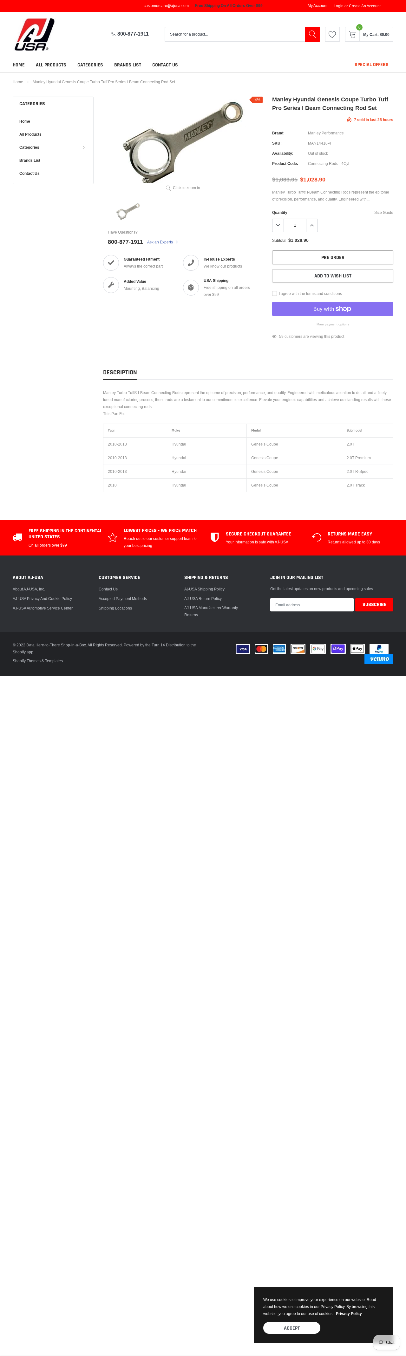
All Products (51, 65)
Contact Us (108, 589)
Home (19, 65)
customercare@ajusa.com (166, 6)
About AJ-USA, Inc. (29, 589)
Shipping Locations (115, 608)
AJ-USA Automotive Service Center (43, 608)
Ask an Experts (160, 242)
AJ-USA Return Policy (203, 598)
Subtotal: (279, 240)
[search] (312, 34)
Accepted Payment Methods (123, 598)
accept (292, 1328)
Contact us (165, 65)
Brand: (278, 133)
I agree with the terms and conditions (310, 293)
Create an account (365, 6)
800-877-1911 (133, 34)
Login (339, 6)
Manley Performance (326, 133)
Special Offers (372, 64)
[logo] (40, 34)
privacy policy (349, 1313)
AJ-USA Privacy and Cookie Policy (42, 598)
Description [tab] (120, 373)
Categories (90, 65)
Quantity (279, 212)
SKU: (277, 143)
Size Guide (383, 212)
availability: (282, 153)
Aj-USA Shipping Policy (204, 589)
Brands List (127, 65)
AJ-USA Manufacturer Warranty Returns (211, 611)
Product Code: (285, 163)
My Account (317, 6)
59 (281, 336)
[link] (332, 34)
